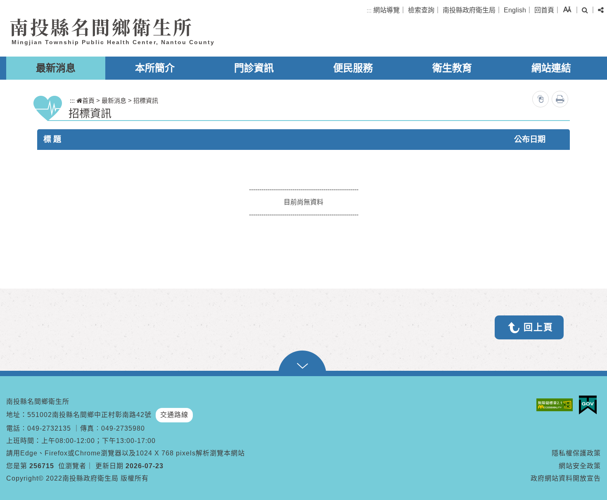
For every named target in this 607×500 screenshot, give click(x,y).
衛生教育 (452, 67)
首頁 (88, 100)
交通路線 (174, 414)
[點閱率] (540, 99)
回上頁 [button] (538, 327)
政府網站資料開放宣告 (566, 478)
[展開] (303, 363)
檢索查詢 (421, 10)
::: (369, 10)
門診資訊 (254, 67)
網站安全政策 (580, 465)
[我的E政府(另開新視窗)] (590, 405)
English (515, 10)
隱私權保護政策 (576, 453)
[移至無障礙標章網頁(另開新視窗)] (556, 404)
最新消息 (56, 67)
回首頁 (544, 10)
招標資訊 (145, 100)
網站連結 (551, 67)
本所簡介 (155, 67)
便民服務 (353, 67)
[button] (567, 9)
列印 (560, 99)
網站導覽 (386, 10)
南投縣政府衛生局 (469, 10)
